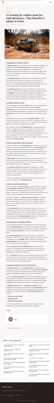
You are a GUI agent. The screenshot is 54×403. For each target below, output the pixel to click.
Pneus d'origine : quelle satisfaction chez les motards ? (39, 354)
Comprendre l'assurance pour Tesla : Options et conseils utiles (39, 361)
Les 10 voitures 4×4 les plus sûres (36, 358)
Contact (17, 395)
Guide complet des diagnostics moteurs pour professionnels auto (14, 372)
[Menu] (50, 2)
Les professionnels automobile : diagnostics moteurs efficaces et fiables (14, 358)
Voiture (11, 7)
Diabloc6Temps (7, 387)
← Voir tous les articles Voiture (13, 328)
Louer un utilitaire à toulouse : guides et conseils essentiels (38, 366)
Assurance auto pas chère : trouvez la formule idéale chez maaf (39, 375)
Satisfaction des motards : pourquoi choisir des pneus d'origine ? (14, 363)
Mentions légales (10, 395)
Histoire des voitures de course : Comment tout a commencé (38, 370)
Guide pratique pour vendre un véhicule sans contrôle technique (14, 345)
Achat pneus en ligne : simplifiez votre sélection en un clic (12, 350)
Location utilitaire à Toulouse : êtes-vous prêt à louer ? (39, 345)
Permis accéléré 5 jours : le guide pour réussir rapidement (14, 367)
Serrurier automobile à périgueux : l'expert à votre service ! (14, 354)
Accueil (7, 7)
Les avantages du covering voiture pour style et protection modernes (39, 350)
